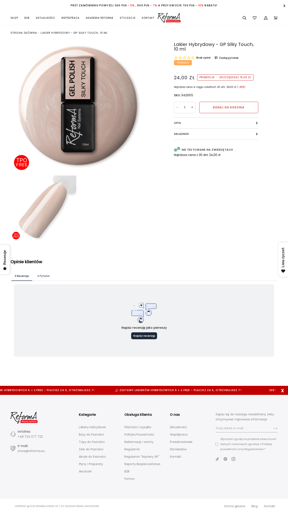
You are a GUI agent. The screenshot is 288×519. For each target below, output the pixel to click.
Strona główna (24, 33)
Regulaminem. (254, 449)
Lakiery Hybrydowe (92, 427)
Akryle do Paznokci (92, 457)
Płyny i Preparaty (91, 464)
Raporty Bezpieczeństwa (142, 464)
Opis (177, 123)
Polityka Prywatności (139, 434)
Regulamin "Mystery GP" (141, 457)
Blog (255, 506)
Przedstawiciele (181, 442)
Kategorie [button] (87, 414)
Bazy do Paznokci (91, 434)
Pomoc (129, 479)
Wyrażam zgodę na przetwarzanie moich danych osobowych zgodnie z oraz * (248, 444)
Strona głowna (234, 506)
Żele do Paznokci (91, 449)
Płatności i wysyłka (137, 427)
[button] (16, 18)
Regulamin (132, 449)
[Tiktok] (217, 459)
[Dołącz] (271, 428)
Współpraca (178, 434)
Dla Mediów (178, 449)
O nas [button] (175, 414)
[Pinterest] (225, 459)
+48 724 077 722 (30, 437)
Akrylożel (85, 471)
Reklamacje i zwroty (138, 442)
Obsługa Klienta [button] (138, 414)
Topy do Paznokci (92, 442)
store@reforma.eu (31, 451)
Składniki (181, 134)
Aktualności (178, 427)
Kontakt (175, 457)
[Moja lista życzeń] (255, 18)
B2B (126, 471)
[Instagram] (233, 459)
